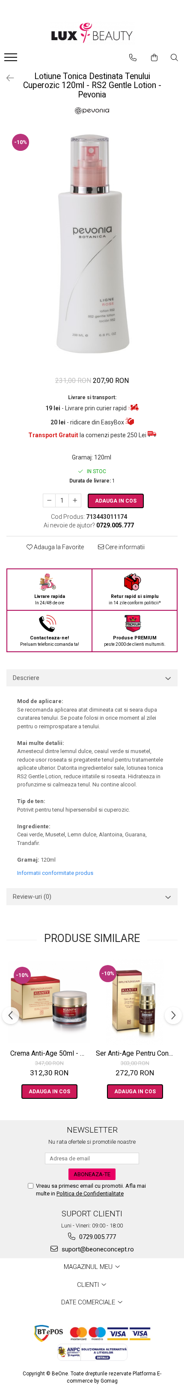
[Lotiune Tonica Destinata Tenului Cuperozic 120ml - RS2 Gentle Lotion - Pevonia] (92, 248)
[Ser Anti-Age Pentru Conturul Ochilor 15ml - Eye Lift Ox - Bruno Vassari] (135, 1002)
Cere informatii (124, 547)
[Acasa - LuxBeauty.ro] (92, 33)
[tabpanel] (92, 248)
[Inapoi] (6, 78)
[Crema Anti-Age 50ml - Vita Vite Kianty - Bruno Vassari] (49, 1002)
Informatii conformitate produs (55, 873)
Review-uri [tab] (32, 897)
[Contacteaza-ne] (132, 57)
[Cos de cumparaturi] (154, 57)
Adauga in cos (116, 501)
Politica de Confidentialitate (90, 1193)
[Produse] (11, 59)
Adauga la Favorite (58, 547)
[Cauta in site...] (174, 57)
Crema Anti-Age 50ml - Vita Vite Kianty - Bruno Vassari (50, 1053)
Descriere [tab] (26, 678)
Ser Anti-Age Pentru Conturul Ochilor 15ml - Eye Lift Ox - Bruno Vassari (136, 1053)
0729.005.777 (96, 1237)
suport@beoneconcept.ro (97, 1249)
